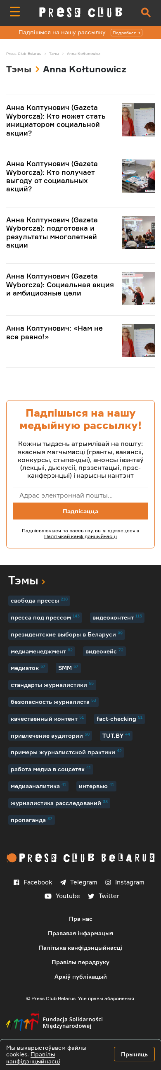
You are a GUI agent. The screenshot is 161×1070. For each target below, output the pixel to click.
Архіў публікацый (80, 976)
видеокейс (104, 651)
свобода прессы (39, 600)
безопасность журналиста (53, 701)
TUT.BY (116, 735)
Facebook (38, 882)
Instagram (129, 882)
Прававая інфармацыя (80, 933)
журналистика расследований (59, 802)
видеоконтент (117, 617)
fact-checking (119, 718)
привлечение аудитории (50, 735)
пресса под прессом (45, 617)
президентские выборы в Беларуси (67, 634)
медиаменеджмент (42, 651)
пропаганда (31, 819)
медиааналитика (38, 785)
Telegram (83, 882)
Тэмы (18, 68)
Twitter (109, 896)
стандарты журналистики (52, 684)
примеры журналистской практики (66, 751)
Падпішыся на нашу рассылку (77, 32)
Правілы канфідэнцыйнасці (33, 1058)
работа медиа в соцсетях (51, 768)
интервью (96, 785)
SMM (68, 667)
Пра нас (80, 918)
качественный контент (47, 718)
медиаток (28, 667)
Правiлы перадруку (80, 961)
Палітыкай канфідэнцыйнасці (80, 536)
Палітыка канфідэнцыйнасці (80, 947)
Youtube (68, 896)
